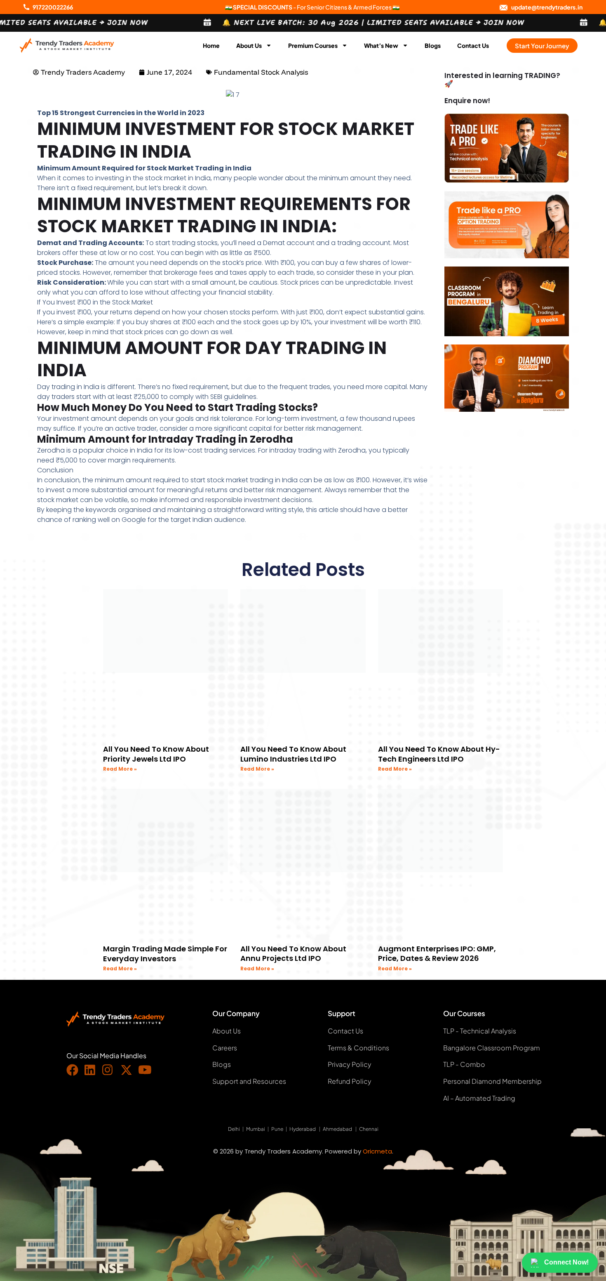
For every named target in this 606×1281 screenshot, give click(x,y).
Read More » (120, 768)
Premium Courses (313, 45)
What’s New (381, 45)
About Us (249, 45)
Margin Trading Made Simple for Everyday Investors (165, 953)
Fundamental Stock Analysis (261, 72)
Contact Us (473, 45)
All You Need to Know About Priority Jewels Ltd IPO (156, 754)
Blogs (433, 45)
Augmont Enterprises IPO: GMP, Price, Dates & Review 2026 (437, 953)
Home (211, 45)
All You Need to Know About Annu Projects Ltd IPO (293, 953)
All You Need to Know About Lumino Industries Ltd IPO (293, 754)
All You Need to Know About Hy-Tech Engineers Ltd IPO (439, 754)
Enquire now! (467, 101)
